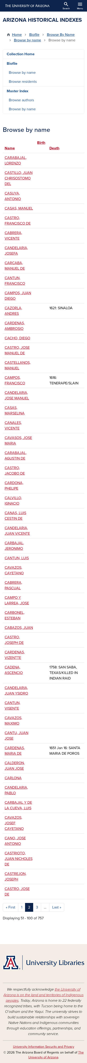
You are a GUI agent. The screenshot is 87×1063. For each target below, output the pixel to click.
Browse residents (23, 81)
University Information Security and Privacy (43, 1047)
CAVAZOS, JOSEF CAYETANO (14, 823)
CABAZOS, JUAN (19, 627)
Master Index (17, 91)
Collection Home (21, 54)
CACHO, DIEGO (17, 338)
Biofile (34, 34)
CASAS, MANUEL (19, 208)
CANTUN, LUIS (17, 558)
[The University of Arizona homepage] (27, 6)
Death (54, 148)
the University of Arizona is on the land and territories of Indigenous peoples (43, 995)
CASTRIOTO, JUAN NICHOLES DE (18, 859)
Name (10, 148)
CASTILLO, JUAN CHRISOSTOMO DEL (18, 178)
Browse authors (21, 100)
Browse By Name (61, 34)
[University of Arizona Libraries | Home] (43, 962)
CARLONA (13, 778)
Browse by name (27, 40)
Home (17, 34)
